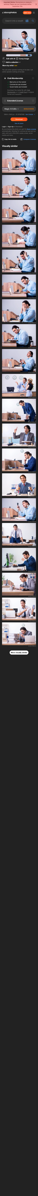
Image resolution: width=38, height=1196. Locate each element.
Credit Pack (23, 92)
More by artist (9, 65)
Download (19, 119)
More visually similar (19, 653)
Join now (27, 13)
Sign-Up (10, 126)
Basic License (31, 129)
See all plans (19, 123)
